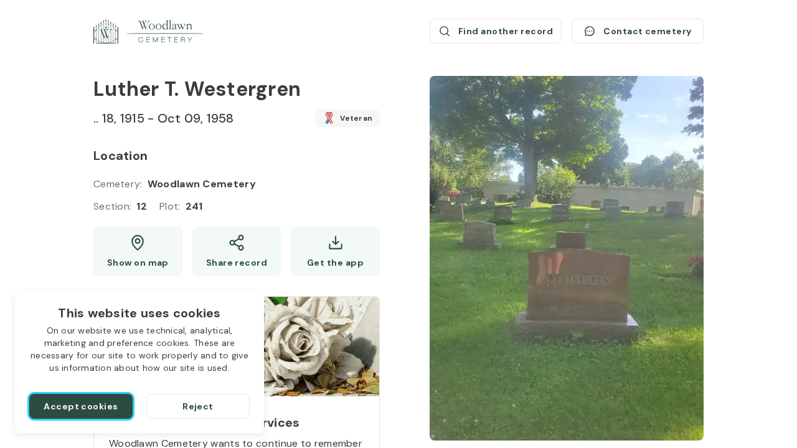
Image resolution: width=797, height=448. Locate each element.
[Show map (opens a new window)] (137, 251)
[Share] (236, 251)
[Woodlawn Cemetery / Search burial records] (148, 31)
